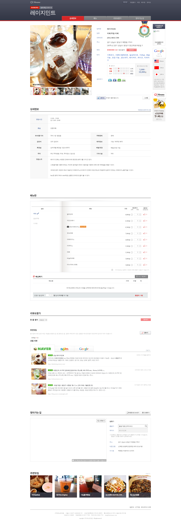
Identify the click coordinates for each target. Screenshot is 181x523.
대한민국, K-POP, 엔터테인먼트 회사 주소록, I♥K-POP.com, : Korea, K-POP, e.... (79, 370)
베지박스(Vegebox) (61, 495)
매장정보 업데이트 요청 (144, 110)
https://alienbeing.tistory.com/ (56, 364)
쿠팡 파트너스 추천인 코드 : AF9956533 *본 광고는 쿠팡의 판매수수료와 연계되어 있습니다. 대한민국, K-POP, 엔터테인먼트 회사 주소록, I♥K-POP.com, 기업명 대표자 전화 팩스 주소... (85, 374)
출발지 (112, 426)
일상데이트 (134, 55)
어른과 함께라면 (121, 55)
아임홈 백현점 (85, 495)
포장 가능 (115, 58)
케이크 (140, 58)
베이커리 (132, 58)
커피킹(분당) (36, 495)
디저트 (35, 223)
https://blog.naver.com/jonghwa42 (58, 394)
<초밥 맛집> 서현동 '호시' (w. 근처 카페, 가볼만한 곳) (73, 385)
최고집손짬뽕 (134, 495)
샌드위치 (124, 58)
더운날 (142, 55)
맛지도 (149, 2)
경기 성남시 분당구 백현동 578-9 (119, 42)
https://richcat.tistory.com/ (55, 379)
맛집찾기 (133, 2)
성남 (58, 355)
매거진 (143, 2)
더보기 (147, 473)
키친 (138, 2)
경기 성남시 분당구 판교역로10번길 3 (128, 45)
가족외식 (110, 55)
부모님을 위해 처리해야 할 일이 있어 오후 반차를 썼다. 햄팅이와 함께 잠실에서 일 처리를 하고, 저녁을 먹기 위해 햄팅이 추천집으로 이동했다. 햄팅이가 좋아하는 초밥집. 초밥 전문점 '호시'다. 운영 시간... (85, 389)
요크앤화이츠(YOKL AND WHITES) (115, 495)
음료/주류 (36, 218)
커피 (34, 213)
